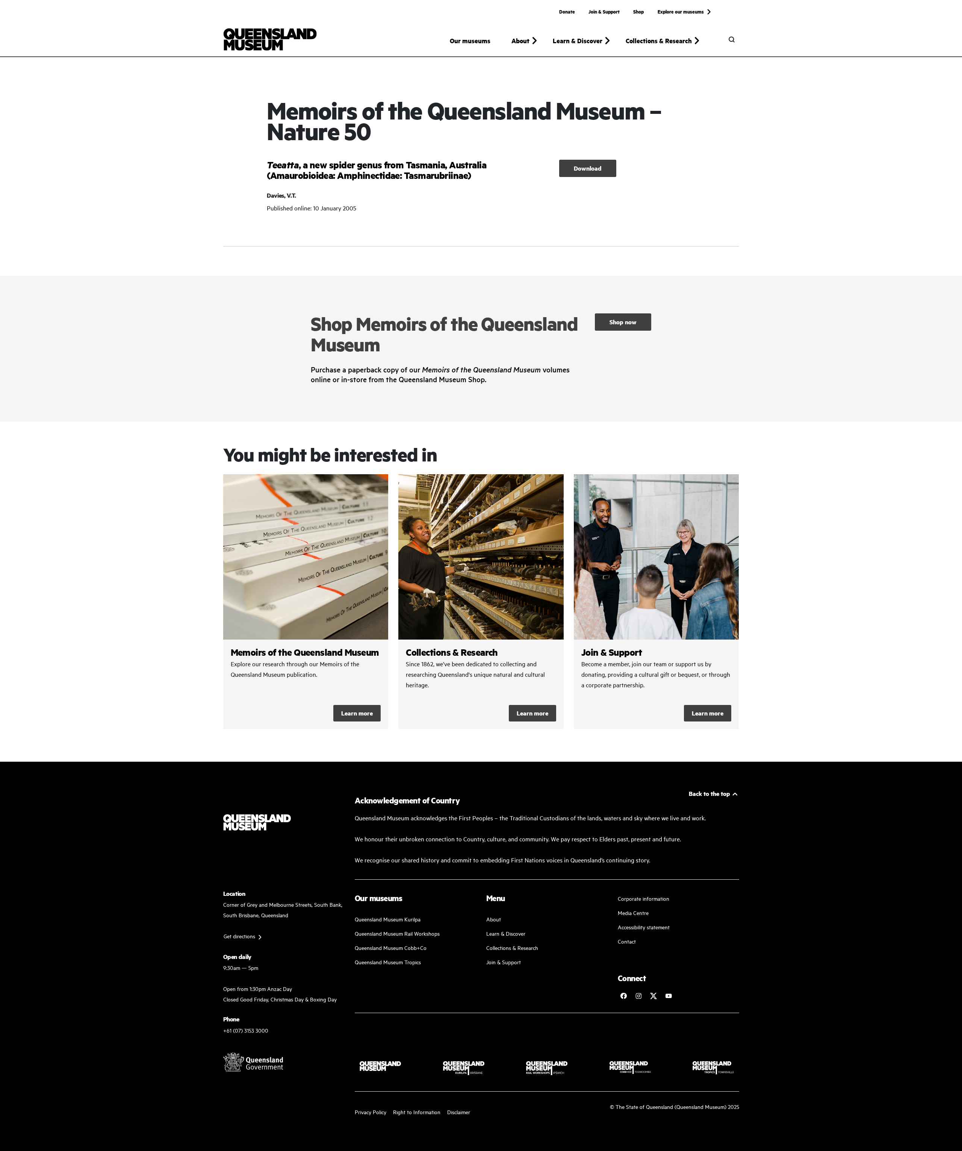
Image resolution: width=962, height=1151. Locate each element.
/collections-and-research (481, 601)
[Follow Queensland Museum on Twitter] (653, 995)
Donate (567, 11)
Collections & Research (512, 947)
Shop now (623, 322)
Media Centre (633, 912)
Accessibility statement (644, 926)
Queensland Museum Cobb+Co (391, 947)
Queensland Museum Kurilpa (387, 919)
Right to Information (416, 1111)
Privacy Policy (370, 1111)
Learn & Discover (505, 933)
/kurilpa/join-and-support (656, 601)
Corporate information (643, 898)
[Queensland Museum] (270, 39)
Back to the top (709, 793)
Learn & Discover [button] (577, 40)
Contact (627, 941)
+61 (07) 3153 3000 (245, 1030)
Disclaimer (458, 1111)
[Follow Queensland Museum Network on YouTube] (668, 995)
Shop (638, 11)
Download (588, 168)
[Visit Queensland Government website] (253, 1062)
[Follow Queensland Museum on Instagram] (638, 995)
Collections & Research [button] (659, 40)
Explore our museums (681, 11)
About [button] (520, 40)
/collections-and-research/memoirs (306, 601)
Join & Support (604, 11)
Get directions (239, 935)
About (493, 919)
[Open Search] (731, 39)
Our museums (470, 40)
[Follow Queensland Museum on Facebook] (623, 995)
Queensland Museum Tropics (388, 961)
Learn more (357, 713)
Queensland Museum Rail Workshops (397, 933)
